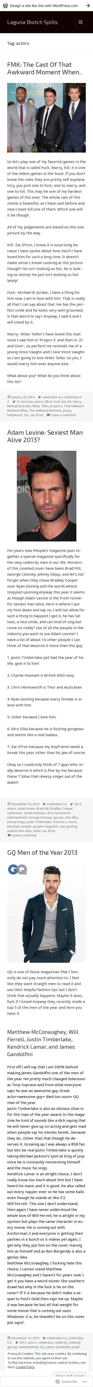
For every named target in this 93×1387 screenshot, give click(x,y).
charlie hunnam (34, 813)
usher (37, 831)
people (26, 826)
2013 (77, 804)
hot (63, 402)
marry (77, 402)
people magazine (45, 826)
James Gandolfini (58, 1347)
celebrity (61, 1342)
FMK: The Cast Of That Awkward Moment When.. (44, 68)
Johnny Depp (16, 822)
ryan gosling (68, 826)
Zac (26, 415)
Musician (13, 826)
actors (39, 402)
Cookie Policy (25, 1367)
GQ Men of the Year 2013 (42, 852)
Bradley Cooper (61, 808)
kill (69, 402)
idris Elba (71, 817)
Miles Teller (40, 406)
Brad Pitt (42, 808)
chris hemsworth (58, 813)
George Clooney (40, 817)
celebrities (14, 813)
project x (56, 406)
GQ (42, 1347)
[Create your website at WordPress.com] (46, 5)
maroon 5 (60, 822)
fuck (57, 402)
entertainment (17, 817)
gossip (58, 817)
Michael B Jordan (19, 406)
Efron (49, 402)
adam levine (26, 808)
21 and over (25, 402)
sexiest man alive (19, 831)
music (72, 822)
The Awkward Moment (45, 410)
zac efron (36, 415)
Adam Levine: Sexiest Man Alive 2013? (45, 435)
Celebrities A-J (52, 397)
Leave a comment (63, 415)
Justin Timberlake (39, 822)
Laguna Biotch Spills (32, 22)
